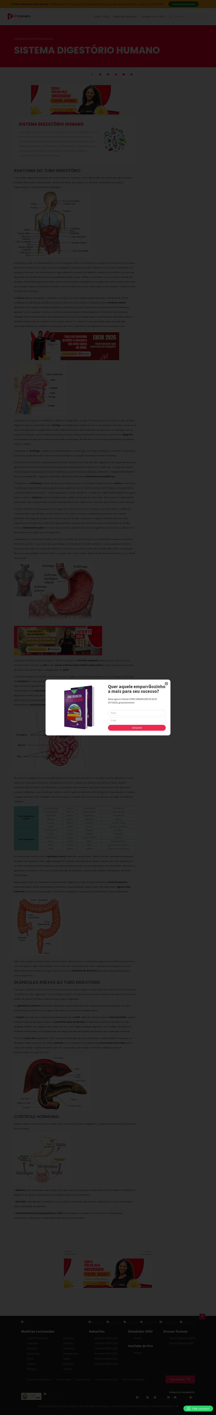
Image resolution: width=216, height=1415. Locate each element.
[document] (108, 707)
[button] (198, 1408)
